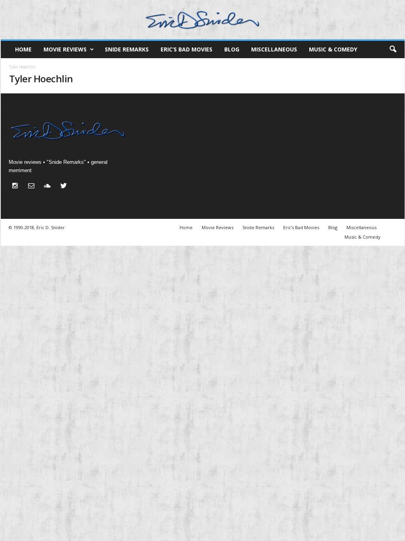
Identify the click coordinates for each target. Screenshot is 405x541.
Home (23, 49)
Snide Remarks (127, 49)
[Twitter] (64, 187)
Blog (231, 49)
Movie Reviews (65, 49)
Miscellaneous (274, 49)
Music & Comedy (333, 49)
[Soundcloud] (49, 187)
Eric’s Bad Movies (186, 49)
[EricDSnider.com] (203, 19)
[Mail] (33, 187)
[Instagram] (17, 187)
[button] (392, 49)
